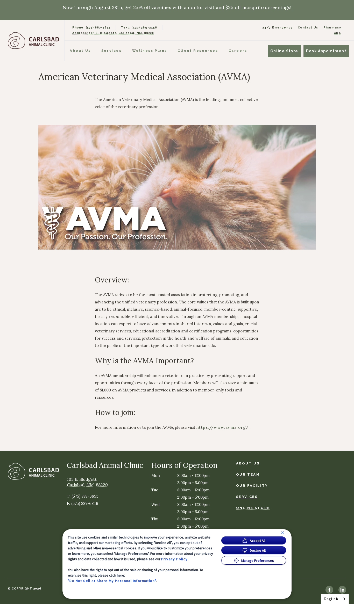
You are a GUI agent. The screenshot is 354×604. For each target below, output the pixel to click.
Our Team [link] (248, 474)
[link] (33, 40)
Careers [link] (238, 51)
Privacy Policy (174, 559)
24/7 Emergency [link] (277, 27)
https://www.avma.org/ (222, 427)
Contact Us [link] (308, 27)
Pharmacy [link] (332, 27)
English (331, 599)
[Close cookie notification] (282, 532)
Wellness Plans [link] (149, 51)
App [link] (337, 33)
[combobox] (335, 599)
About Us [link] (248, 463)
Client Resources (198, 51)
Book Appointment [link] (326, 51)
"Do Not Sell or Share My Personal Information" (112, 580)
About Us (80, 51)
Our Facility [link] (252, 485)
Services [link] (111, 51)
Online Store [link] (284, 51)
